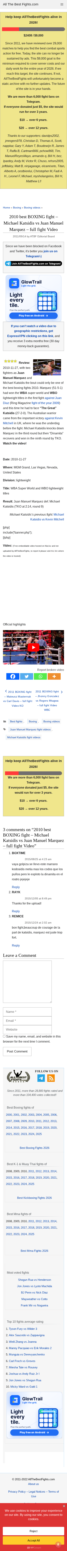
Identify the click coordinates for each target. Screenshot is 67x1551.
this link (54, 551)
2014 (9, 1127)
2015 (16, 1127)
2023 (24, 1134)
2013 (53, 1121)
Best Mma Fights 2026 (34, 1250)
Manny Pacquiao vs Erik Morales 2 (30, 1348)
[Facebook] (12, 676)
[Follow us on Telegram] (41, 1080)
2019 (46, 1127)
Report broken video (50, 669)
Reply (16, 887)
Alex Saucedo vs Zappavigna (26, 1335)
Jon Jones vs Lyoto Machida (34, 1286)
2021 (9, 1134)
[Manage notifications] (58, 1545)
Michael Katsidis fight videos (23, 737)
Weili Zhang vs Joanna (22, 1341)
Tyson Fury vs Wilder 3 (23, 1328)
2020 (54, 1127)
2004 (39, 1114)
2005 (46, 1114)
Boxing (17, 207)
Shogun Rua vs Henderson (34, 1279)
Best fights (16, 721)
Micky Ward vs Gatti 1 (23, 1386)
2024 (31, 1134)
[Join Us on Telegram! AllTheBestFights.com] (33, 265)
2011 (39, 1121)
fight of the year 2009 (45, 403)
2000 (9, 1114)
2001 (16, 1114)
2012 (46, 1121)
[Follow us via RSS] (51, 1080)
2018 (39, 1127)
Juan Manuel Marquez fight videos (30, 729)
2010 (31, 1121)
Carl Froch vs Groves (22, 1361)
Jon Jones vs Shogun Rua (25, 1380)
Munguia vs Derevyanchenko (27, 1354)
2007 (9, 1121)
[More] (54, 676)
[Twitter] (26, 676)
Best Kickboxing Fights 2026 (34, 1197)
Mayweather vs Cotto (34, 1299)
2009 (24, 1121)
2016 (24, 1127)
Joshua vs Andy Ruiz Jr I (24, 1373)
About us (33, 1484)
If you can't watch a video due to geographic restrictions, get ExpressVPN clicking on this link (31, 331)
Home (6, 207)
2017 (31, 1127)
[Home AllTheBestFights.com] (18, 1081)
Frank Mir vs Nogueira (34, 1305)
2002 (24, 1114)
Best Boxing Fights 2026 (34, 1147)
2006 (54, 1114)
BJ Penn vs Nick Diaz (34, 1292)
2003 (31, 1114)
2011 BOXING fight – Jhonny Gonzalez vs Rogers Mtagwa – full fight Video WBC (47, 700)
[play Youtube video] (33, 647)
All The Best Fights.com (20, 4)
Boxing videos (32, 207)
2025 (39, 1134)
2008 (16, 1121)
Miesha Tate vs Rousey (23, 1367)
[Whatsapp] (40, 676)
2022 (16, 1134)
